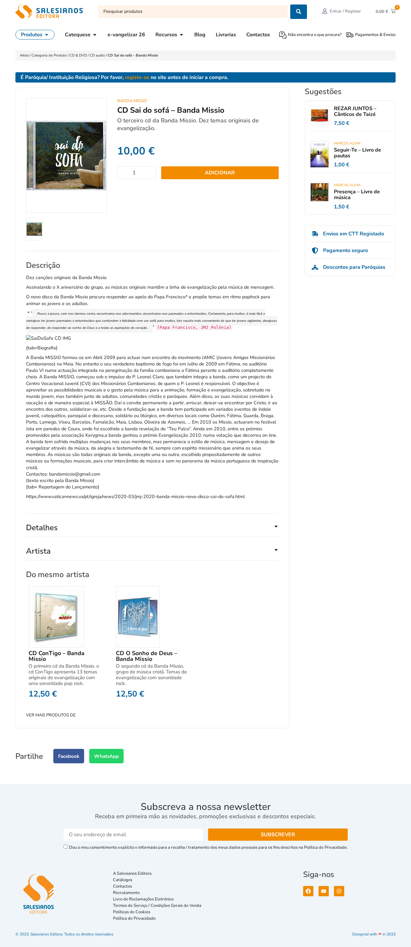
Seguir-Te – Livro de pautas (357, 152)
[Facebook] (308, 891)
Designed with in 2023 (374, 934)
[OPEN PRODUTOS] (46, 35)
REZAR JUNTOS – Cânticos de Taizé (355, 111)
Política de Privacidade (134, 918)
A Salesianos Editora (132, 873)
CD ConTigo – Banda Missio (56, 656)
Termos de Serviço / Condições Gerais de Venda (158, 905)
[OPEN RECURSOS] (181, 35)
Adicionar (220, 172)
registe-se (137, 77)
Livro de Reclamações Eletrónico (143, 899)
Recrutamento (126, 893)
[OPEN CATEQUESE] (94, 35)
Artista (38, 551)
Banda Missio (132, 101)
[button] (152, 530)
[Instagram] (339, 891)
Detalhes (42, 527)
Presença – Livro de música (357, 194)
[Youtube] (324, 891)
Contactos (122, 886)
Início (25, 55)
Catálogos (122, 880)
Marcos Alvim (347, 143)
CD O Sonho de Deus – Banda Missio (146, 656)
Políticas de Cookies (131, 912)
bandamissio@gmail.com (74, 474)
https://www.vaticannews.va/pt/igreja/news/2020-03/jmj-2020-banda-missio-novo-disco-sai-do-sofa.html (135, 496)
